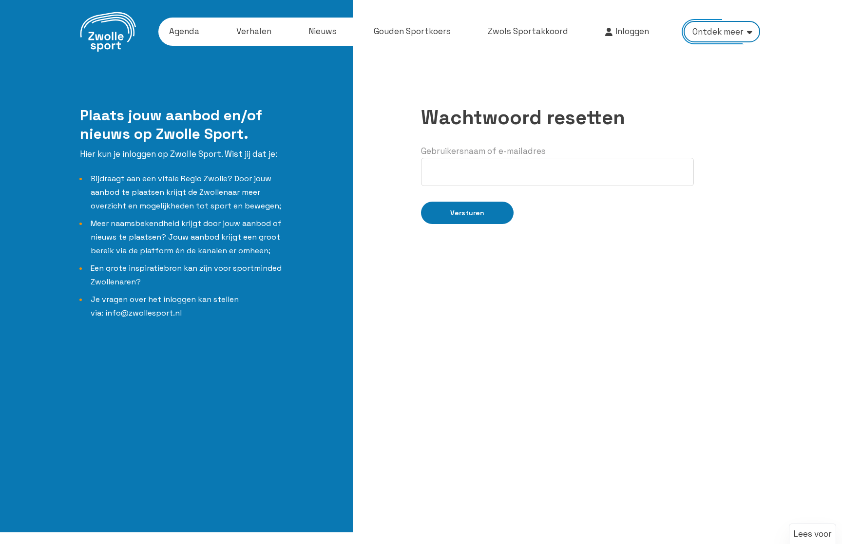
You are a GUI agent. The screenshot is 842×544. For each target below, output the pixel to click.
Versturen (467, 212)
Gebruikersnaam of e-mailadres (483, 151)
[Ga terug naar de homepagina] (108, 32)
